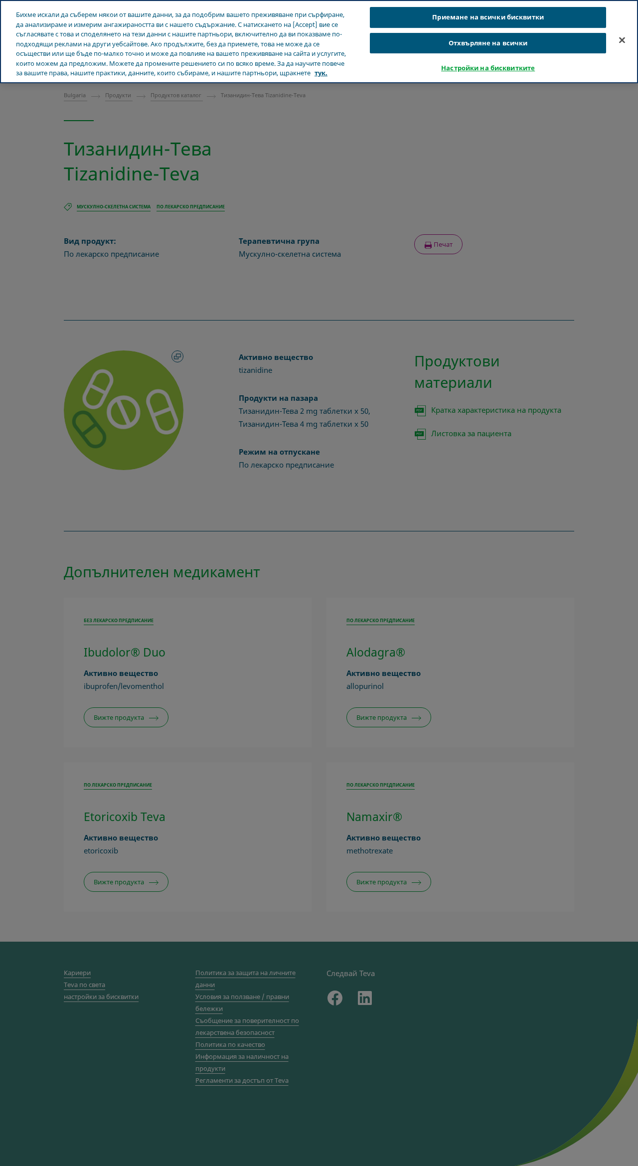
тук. (321, 72)
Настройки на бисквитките (488, 68)
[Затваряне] (622, 40)
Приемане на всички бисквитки (488, 16)
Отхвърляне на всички (488, 42)
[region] (319, 41)
